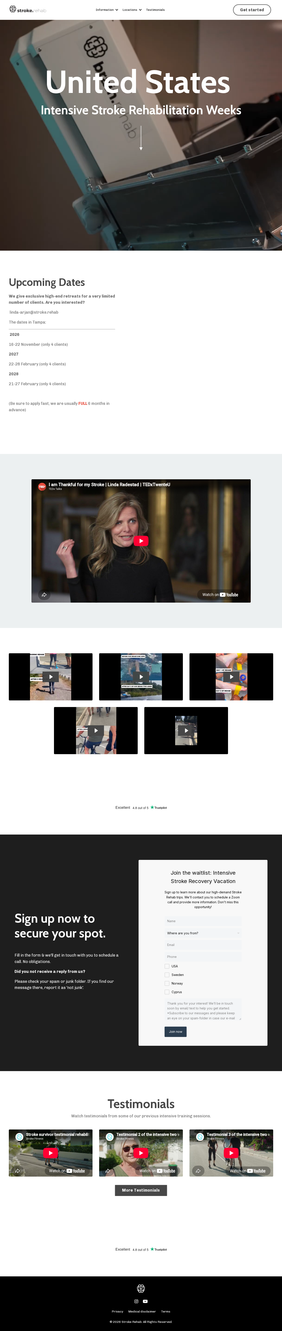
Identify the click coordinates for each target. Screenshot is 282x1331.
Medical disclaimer (142, 1311)
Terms (165, 1311)
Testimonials (155, 10)
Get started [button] (252, 9)
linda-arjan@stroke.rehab (34, 312)
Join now (175, 1031)
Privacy (118, 1311)
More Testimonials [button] (141, 1190)
